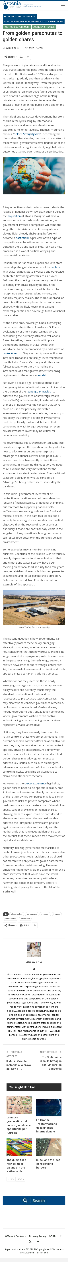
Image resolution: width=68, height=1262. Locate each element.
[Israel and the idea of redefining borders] (49, 1147)
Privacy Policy (37, 1236)
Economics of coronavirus (19, 16)
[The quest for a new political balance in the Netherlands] (19, 1147)
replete (55, 267)
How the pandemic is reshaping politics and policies (33, 21)
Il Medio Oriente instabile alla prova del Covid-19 (18, 1065)
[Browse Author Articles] (34, 949)
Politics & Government (17, 27)
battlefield (22, 238)
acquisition (14, 216)
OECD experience (35, 783)
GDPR (52, 1236)
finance (56, 914)
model (42, 375)
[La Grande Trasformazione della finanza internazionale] (49, 1108)
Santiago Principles (39, 391)
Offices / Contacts (15, 1236)
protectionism (11, 353)
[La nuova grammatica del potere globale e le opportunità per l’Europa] (19, 1105)
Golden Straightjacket (27, 134)
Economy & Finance (44, 27)
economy (45, 914)
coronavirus (32, 914)
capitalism (25, 919)
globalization (16, 914)
